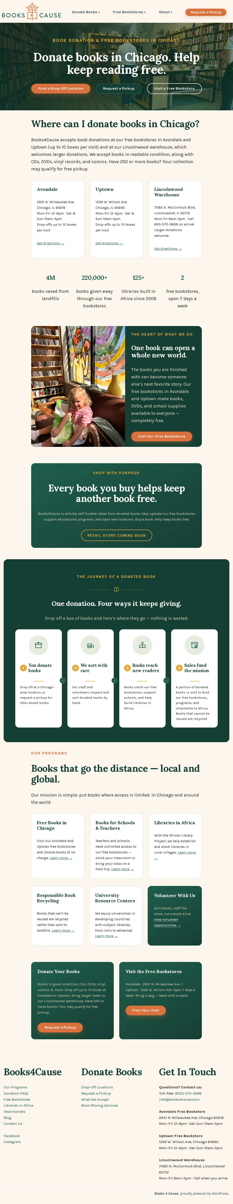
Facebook (12, 1136)
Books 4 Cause (166, 1193)
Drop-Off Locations (97, 1087)
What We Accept (95, 1099)
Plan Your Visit (145, 1010)
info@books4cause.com (179, 1099)
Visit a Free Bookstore (174, 88)
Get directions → (50, 243)
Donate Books (84, 12)
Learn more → (61, 858)
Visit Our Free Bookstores (161, 436)
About (164, 12)
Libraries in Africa (18, 1105)
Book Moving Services (99, 1105)
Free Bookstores (128, 12)
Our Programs (15, 1087)
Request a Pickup (205, 12)
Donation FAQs (16, 1093)
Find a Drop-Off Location (61, 88)
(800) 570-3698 (188, 1093)
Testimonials (14, 1111)
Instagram (12, 1142)
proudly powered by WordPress (204, 1193)
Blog (7, 1117)
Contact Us (13, 1123)
